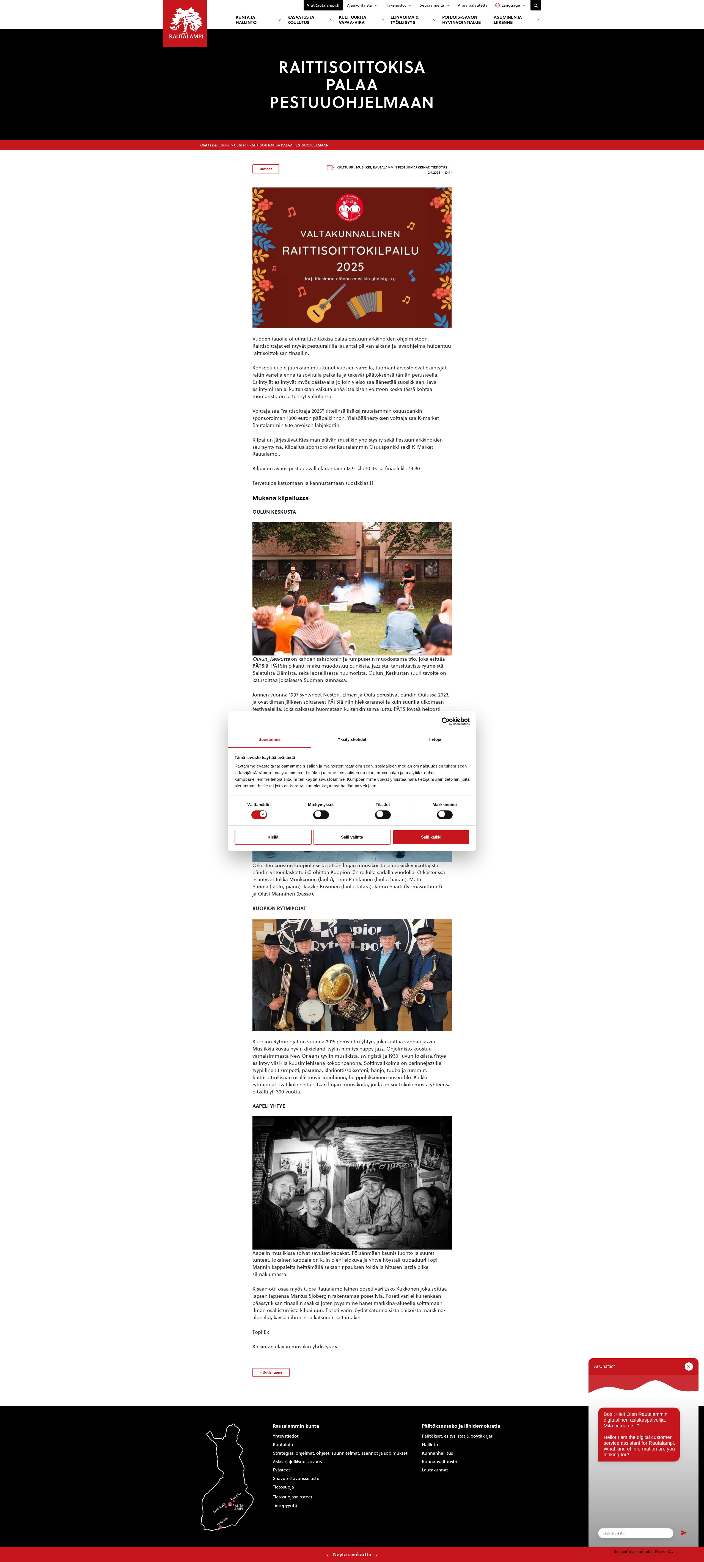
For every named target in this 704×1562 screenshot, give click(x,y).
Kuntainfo (283, 1444)
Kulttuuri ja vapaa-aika (352, 20)
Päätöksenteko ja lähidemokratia (461, 1426)
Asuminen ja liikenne (508, 20)
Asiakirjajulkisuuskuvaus (297, 1461)
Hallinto (430, 1444)
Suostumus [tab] (269, 739)
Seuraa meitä (432, 5)
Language (511, 5)
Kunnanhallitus (437, 1453)
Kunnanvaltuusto (439, 1461)
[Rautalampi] (185, 23)
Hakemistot (396, 5)
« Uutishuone (271, 1372)
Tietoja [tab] (434, 739)
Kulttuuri (345, 167)
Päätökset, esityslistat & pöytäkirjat (457, 1436)
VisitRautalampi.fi (323, 5)
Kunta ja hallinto (246, 20)
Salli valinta (352, 837)
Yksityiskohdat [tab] (352, 739)
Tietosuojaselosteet (292, 1497)
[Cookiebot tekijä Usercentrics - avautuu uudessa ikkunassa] (446, 721)
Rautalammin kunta (296, 1426)
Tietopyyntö (285, 1505)
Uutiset (240, 145)
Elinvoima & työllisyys (405, 20)
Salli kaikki (431, 837)
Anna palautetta (473, 5)
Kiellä (273, 837)
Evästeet (281, 1470)
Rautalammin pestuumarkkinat (401, 167)
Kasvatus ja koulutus (300, 20)
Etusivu (224, 145)
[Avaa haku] (535, 5)
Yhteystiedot (286, 1436)
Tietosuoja (283, 1487)
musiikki (363, 167)
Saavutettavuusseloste (296, 1478)
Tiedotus (439, 167)
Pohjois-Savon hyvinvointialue (461, 20)
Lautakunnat (435, 1470)
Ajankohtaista (359, 5)
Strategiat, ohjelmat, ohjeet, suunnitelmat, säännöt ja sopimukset (340, 1453)
